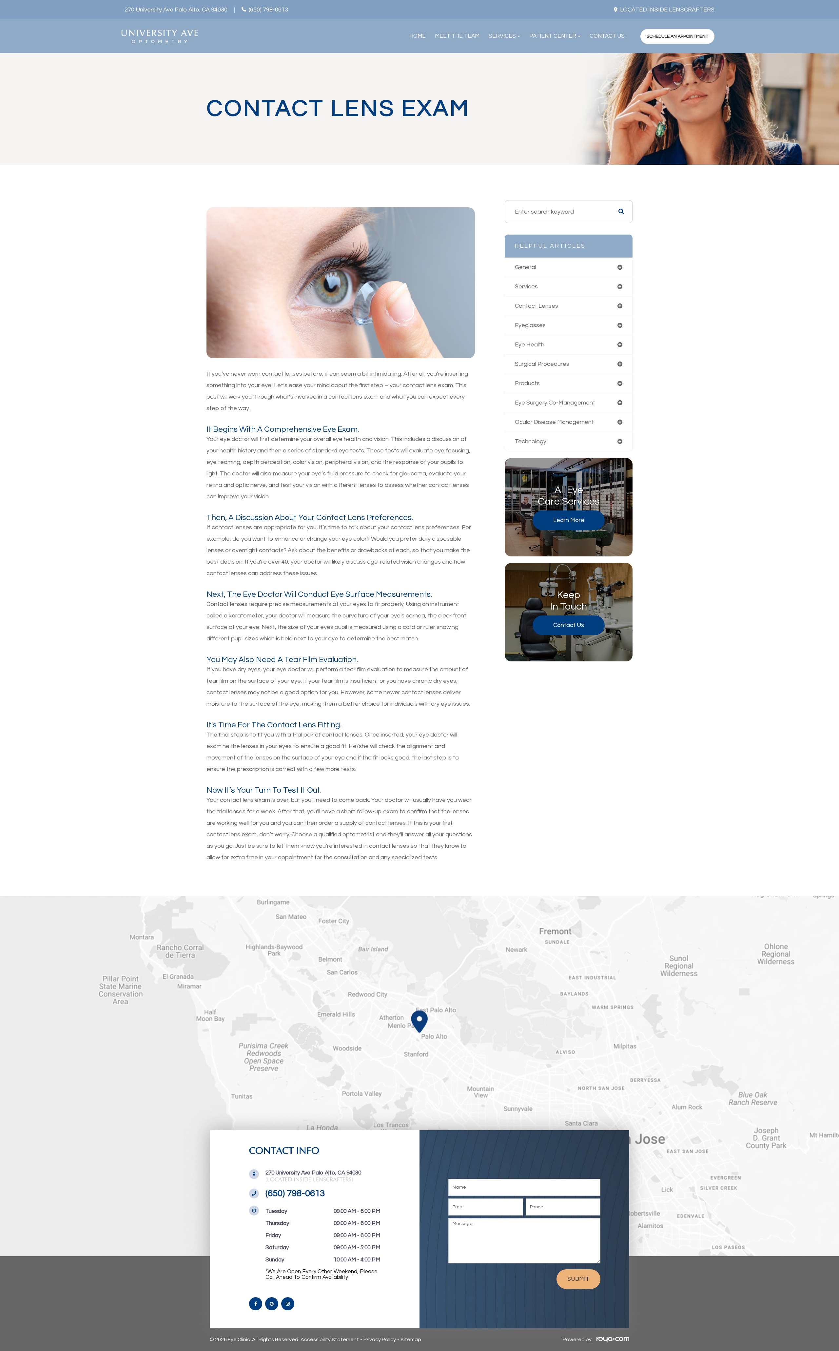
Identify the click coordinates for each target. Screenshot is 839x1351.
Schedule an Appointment (677, 36)
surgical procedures (542, 364)
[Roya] (611, 1339)
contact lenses (536, 306)
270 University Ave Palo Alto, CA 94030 (176, 10)
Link (419, 1076)
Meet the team (457, 36)
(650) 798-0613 (268, 10)
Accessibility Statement (330, 1339)
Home (417, 36)
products (527, 383)
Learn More (568, 520)
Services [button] (502, 36)
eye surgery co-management (555, 403)
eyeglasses (530, 325)
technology (530, 441)
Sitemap (410, 1339)
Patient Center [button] (552, 36)
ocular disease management (554, 422)
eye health (529, 345)
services (526, 286)
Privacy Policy (379, 1339)
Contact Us (607, 36)
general (525, 267)
